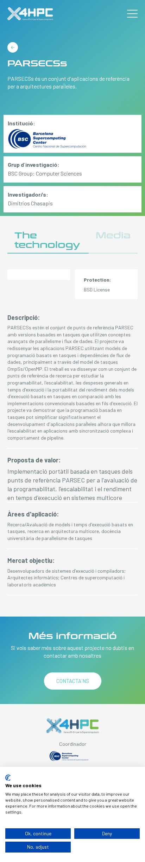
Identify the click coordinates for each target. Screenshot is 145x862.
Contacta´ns (72, 681)
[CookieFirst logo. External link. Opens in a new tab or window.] (8, 778)
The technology (47, 240)
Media (113, 235)
